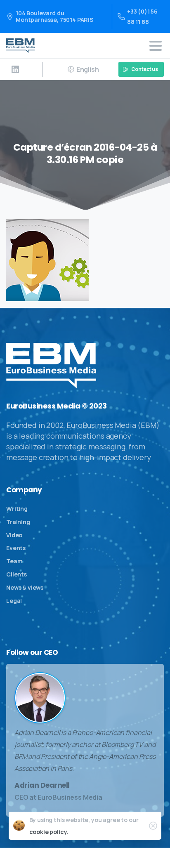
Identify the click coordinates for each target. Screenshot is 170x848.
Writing (17, 509)
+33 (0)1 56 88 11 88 (142, 16)
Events (16, 548)
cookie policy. (48, 832)
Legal (14, 601)
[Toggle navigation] (155, 46)
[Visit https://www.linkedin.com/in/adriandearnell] (15, 69)
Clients (16, 574)
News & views (24, 587)
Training (18, 522)
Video (14, 535)
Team (14, 561)
